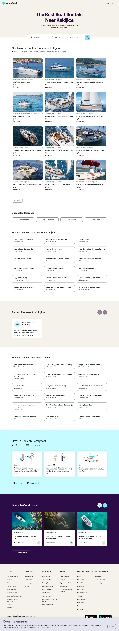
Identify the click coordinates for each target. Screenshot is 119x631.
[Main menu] (116, 3)
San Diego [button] (80, 586)
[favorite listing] (42, 79)
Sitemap (9, 604)
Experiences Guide (66, 583)
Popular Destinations (85, 571)
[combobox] (39, 37)
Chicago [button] (79, 596)
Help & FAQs (98, 576)
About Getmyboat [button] (12, 576)
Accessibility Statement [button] (14, 596)
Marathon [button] (80, 609)
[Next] (105, 312)
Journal (62, 571)
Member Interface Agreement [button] (12, 600)
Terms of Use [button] (55, 625)
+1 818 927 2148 (100, 580)
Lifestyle (62, 580)
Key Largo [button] (80, 602)
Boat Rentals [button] (46, 576)
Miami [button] (79, 576)
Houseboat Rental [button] (47, 586)
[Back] (99, 312)
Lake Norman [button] (81, 599)
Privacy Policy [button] (45, 627)
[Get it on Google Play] (32, 483)
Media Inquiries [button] (12, 583)
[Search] (87, 37)
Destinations (63, 586)
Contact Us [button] (10, 607)
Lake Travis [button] (80, 589)
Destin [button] (79, 606)
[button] (33, 52)
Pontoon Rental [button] (47, 589)
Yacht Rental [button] (46, 593)
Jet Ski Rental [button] (46, 580)
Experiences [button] (47, 571)
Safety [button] (27, 586)
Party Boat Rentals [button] (48, 604)
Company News (65, 576)
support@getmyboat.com (102, 583)
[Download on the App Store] (18, 483)
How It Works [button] (29, 576)
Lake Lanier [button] (80, 580)
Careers (9, 580)
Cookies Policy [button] (12, 593)
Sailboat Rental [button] (47, 596)
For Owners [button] (28, 580)
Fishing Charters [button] (47, 583)
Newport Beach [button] (82, 593)
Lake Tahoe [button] (81, 583)
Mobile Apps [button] (29, 583)
